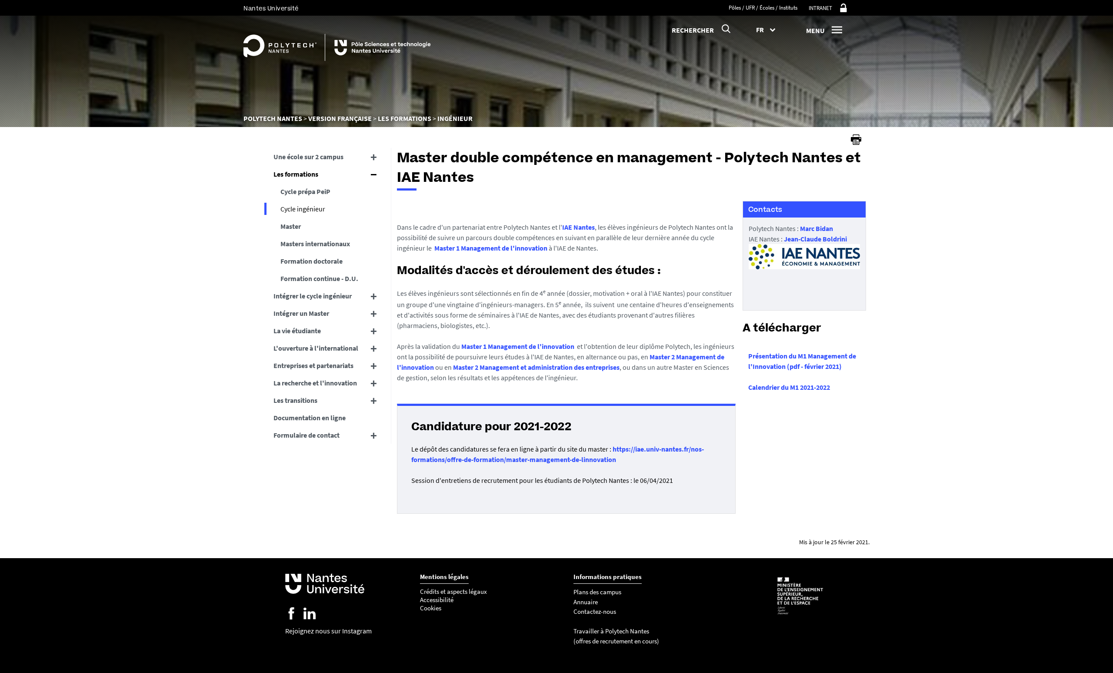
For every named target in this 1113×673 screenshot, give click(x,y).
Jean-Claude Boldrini (815, 238)
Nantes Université (271, 8)
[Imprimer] (856, 140)
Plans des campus (597, 592)
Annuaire (585, 602)
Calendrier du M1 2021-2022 (789, 387)
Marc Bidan (816, 228)
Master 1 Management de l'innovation (490, 248)
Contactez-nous (594, 611)
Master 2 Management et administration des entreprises (536, 367)
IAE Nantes (578, 227)
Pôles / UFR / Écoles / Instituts (763, 7)
